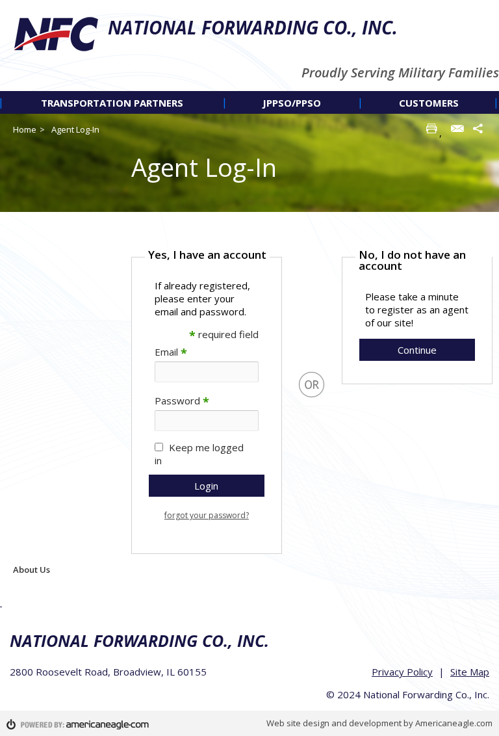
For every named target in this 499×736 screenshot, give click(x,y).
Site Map (469, 671)
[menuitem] (112, 102)
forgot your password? (206, 515)
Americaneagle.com (454, 723)
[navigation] (249, 102)
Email (171, 351)
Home (24, 129)
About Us (31, 569)
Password (182, 400)
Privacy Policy (402, 671)
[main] (312, 399)
